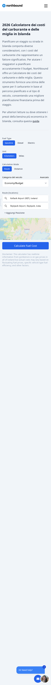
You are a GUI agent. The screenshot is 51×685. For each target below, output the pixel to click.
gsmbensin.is (25, 257)
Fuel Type (6, 138)
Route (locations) (10, 192)
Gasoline (9, 143)
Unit (4, 151)
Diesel (20, 143)
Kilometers (9, 156)
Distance (18, 168)
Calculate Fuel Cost (25, 245)
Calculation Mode (10, 164)
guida (35, 121)
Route (7, 168)
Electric (31, 143)
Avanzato (44, 177)
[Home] (12, 5)
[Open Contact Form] (38, 679)
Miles (21, 156)
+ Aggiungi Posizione (15, 212)
